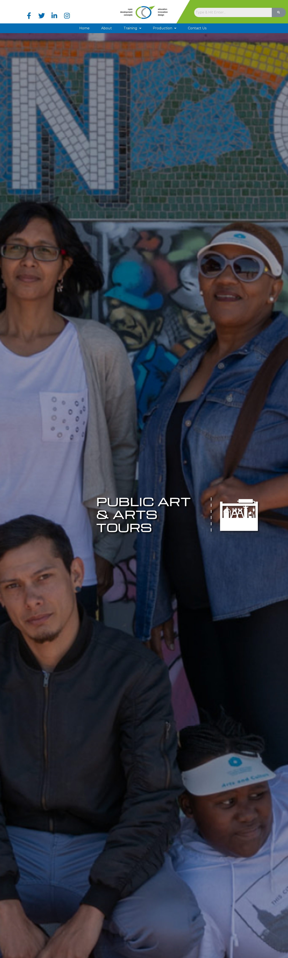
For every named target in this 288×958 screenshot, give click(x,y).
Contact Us (197, 28)
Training (130, 28)
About (106, 28)
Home (84, 28)
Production (162, 28)
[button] (132, 28)
